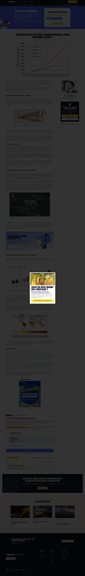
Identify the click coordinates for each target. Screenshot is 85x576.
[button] (53, 275)
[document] (42, 288)
